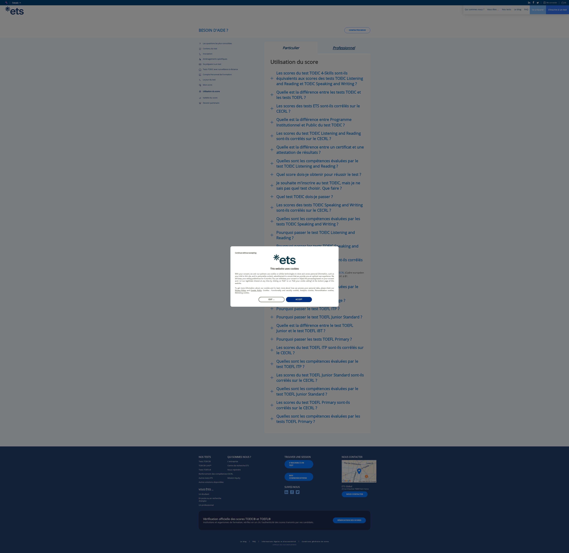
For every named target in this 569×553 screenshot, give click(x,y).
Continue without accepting (245, 253)
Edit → (271, 299)
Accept (299, 299)
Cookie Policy (256, 290)
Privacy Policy (240, 290)
